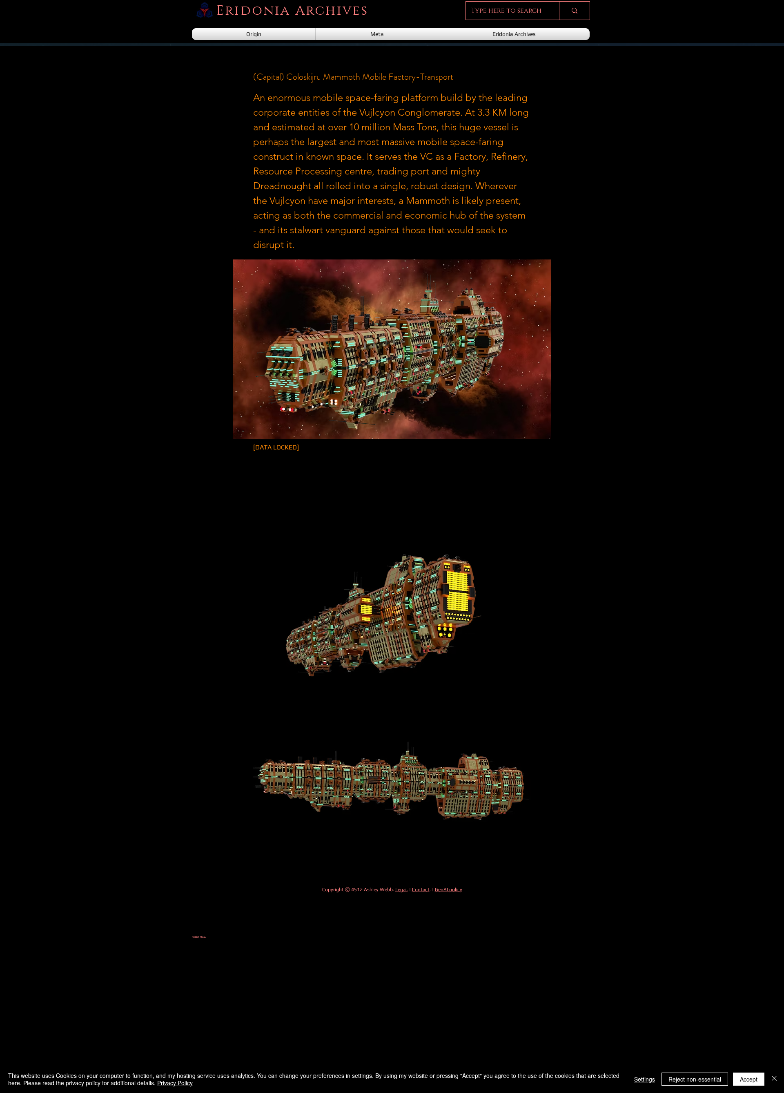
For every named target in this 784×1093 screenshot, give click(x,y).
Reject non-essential (694, 1079)
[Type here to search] (574, 11)
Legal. (401, 889)
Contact (421, 889)
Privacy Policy (175, 1083)
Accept (748, 1079)
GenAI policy (448, 889)
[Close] (774, 1079)
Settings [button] (644, 1079)
